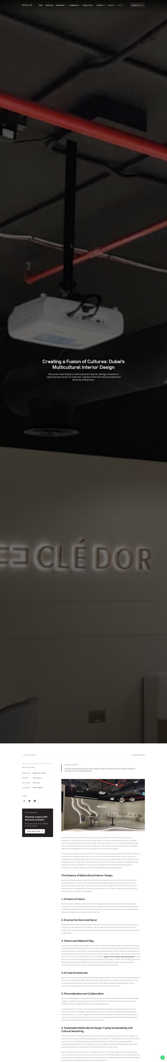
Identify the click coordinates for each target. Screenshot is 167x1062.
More (120, 5)
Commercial (73, 5)
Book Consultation (33, 831)
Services (100, 5)
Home (41, 5)
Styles (110, 5)
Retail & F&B (87, 5)
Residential (60, 5)
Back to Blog (30, 755)
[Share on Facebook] (29, 801)
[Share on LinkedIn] (35, 801)
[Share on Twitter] (24, 801)
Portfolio (49, 5)
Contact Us (136, 5)
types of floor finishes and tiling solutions (119, 957)
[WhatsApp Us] (162, 1057)
